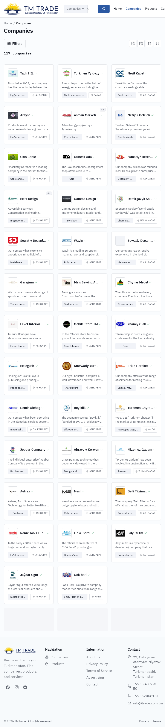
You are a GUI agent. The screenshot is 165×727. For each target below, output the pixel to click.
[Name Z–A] (157, 43)
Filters (17, 43)
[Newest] (132, 43)
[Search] (104, 9)
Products (151, 9)
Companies (74, 9)
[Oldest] (141, 43)
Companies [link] (23, 23)
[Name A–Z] (149, 43)
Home (118, 9)
